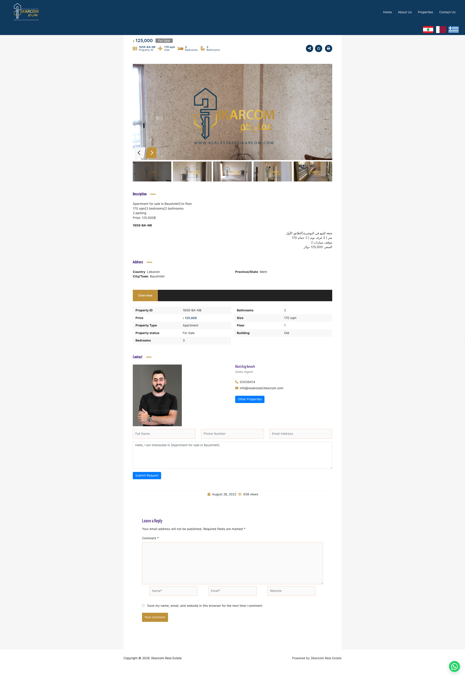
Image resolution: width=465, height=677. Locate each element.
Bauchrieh (157, 276)
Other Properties (250, 399)
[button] (454, 666)
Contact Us (447, 12)
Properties (425, 12)
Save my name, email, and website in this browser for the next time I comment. (205, 606)
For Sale (189, 333)
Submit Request (147, 475)
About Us (405, 12)
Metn (263, 272)
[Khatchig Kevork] (157, 395)
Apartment (190, 325)
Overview (145, 295)
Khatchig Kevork (245, 367)
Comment (150, 538)
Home (387, 12)
